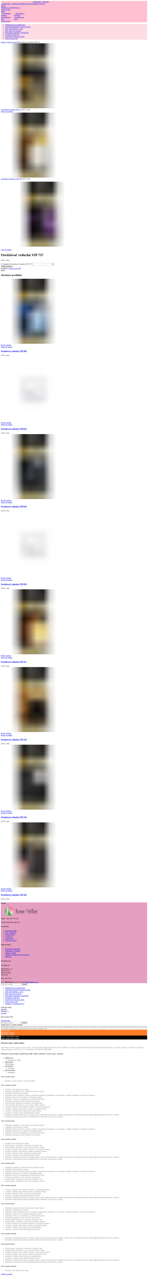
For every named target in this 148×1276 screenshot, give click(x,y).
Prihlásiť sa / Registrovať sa (14, 1004)
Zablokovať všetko (14, 1060)
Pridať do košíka (7, 266)
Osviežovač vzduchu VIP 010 (14, 429)
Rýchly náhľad (6, 345)
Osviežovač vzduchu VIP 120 (14, 739)
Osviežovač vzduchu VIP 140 (14, 817)
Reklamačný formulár (12, 951)
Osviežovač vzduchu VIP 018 (14, 506)
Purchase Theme (11, 940)
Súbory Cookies (10, 953)
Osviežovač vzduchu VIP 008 (14, 351)
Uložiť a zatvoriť (6, 1274)
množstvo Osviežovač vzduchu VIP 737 (17, 264)
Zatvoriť (4, 1009)
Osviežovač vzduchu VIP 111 (13, 662)
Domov (4, 42)
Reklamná (11, 1072)
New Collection (10, 933)
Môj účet (8, 957)
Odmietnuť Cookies (8, 1033)
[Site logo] (16, 4)
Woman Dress (10, 935)
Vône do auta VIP (13, 42)
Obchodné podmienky (12, 949)
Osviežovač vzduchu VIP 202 (14, 895)
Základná (11, 1064)
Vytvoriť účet (5, 1020)
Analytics (11, 1068)
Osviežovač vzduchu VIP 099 (14, 584)
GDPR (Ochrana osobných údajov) (17, 955)
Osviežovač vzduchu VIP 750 (11, 179)
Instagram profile (11, 931)
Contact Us (9, 936)
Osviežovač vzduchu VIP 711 (11, 110)
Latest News (9, 938)
